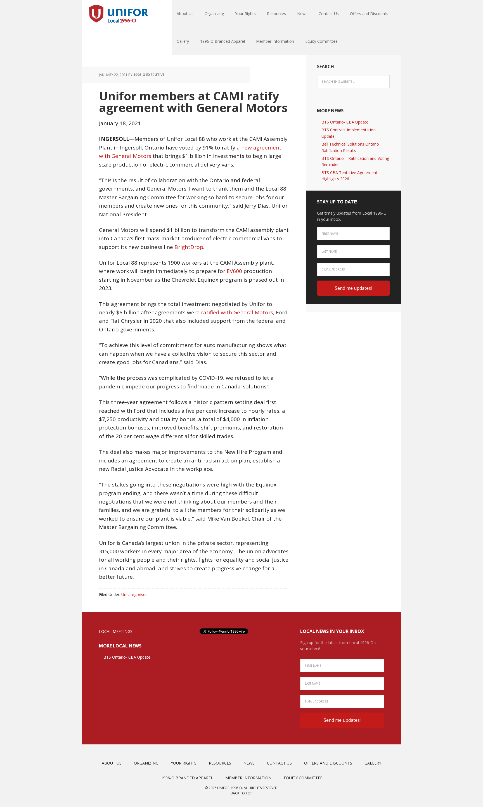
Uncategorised (134, 594)
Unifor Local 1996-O (118, 14)
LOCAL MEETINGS (115, 631)
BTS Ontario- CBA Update (344, 122)
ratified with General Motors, (237, 312)
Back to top (241, 793)
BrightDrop (188, 247)
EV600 (234, 271)
